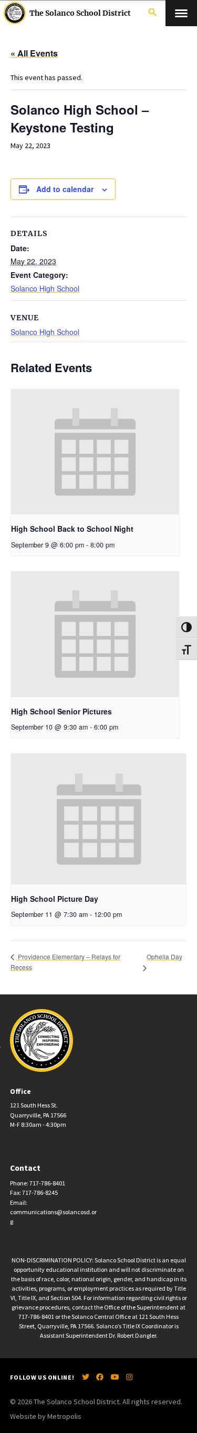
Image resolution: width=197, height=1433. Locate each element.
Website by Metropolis (45, 1416)
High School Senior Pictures (61, 711)
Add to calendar (65, 189)
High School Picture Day (54, 898)
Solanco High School (45, 288)
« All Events (34, 53)
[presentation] (95, 452)
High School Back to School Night (72, 528)
